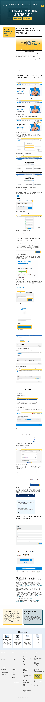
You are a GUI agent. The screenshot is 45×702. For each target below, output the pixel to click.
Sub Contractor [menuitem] (4, 674)
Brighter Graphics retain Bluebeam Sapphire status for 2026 (28, 658)
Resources (11, 7)
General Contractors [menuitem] (5, 672)
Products (11, 4)
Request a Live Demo (27, 18)
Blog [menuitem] (13, 672)
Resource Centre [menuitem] (15, 666)
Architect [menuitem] (3, 667)
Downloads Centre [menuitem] (16, 667)
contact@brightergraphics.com (39, 671)
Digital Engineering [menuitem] (16, 682)
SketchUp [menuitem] (3, 657)
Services (29, 4)
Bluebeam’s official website (23, 80)
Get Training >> (17, 646)
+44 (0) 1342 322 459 (39, 669)
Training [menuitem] (14, 674)
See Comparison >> (7, 646)
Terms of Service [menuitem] (18, 695)
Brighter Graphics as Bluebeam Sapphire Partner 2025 (27, 664)
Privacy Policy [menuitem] (23, 695)
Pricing (34, 4)
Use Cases (23, 4)
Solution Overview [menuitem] (4, 666)
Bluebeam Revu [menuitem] (4, 656)
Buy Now (42, 5)
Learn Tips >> (27, 646)
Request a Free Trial (17, 18)
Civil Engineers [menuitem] (4, 669)
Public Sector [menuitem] (4, 675)
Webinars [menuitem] (14, 669)
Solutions (17, 4)
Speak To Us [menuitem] (27, 695)
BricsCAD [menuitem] (3, 659)
